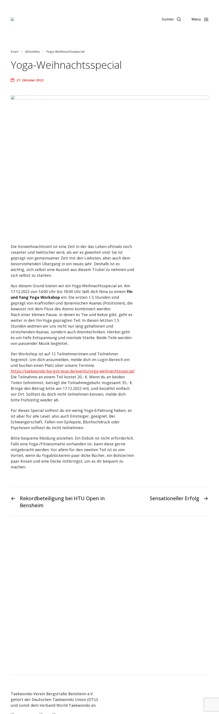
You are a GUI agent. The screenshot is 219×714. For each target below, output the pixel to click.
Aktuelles (32, 51)
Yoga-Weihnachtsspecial (65, 51)
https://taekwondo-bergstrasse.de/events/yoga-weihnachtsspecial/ (73, 371)
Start (15, 51)
